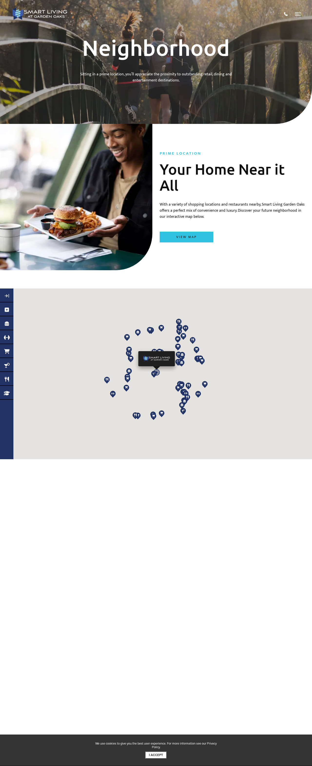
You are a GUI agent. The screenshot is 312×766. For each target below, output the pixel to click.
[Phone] (286, 14)
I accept (156, 755)
